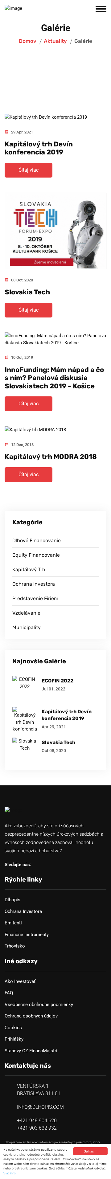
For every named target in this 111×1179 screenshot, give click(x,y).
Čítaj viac (28, 170)
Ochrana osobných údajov (31, 1016)
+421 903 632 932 (37, 1128)
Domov (27, 41)
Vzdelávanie (26, 613)
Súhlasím (90, 1151)
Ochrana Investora (23, 911)
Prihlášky (14, 1039)
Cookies (13, 1027)
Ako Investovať (20, 981)
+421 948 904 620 (37, 1121)
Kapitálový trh (28, 569)
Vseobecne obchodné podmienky (39, 1004)
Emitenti (13, 923)
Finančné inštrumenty (27, 934)
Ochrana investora (33, 584)
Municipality (26, 627)
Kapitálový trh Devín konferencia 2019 (39, 148)
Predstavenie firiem (35, 598)
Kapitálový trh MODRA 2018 (51, 456)
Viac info (9, 1173)
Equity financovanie (36, 555)
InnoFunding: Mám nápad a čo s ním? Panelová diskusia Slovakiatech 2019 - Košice (54, 378)
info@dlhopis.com (40, 1107)
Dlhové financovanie (36, 540)
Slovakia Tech (27, 292)
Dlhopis (12, 900)
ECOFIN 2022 (57, 681)
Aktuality (55, 41)
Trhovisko (15, 946)
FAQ (9, 993)
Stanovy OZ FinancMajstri (31, 1051)
